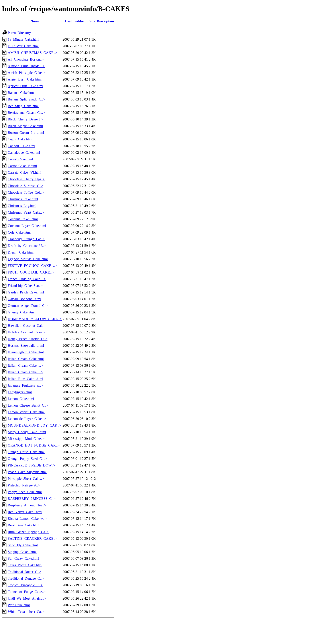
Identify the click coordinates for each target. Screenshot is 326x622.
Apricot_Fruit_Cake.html (25, 86)
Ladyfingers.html (20, 392)
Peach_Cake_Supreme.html (27, 472)
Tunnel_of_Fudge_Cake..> (27, 592)
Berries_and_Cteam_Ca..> (26, 112)
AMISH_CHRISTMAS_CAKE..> (32, 53)
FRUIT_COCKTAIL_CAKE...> (31, 272)
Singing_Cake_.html (22, 552)
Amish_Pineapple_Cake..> (26, 73)
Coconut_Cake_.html (23, 219)
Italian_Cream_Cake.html (26, 359)
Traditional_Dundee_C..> (26, 578)
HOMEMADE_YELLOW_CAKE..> (35, 319)
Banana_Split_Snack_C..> (26, 99)
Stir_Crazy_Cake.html (23, 558)
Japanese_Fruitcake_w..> (25, 385)
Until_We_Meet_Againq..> (27, 598)
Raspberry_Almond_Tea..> (27, 505)
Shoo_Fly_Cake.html (23, 545)
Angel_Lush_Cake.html (24, 79)
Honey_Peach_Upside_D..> (27, 339)
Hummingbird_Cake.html (26, 352)
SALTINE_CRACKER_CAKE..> (32, 538)
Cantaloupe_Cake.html (24, 152)
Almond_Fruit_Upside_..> (26, 66)
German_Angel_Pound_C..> (28, 305)
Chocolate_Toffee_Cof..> (26, 192)
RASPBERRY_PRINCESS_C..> (31, 498)
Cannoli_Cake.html (21, 146)
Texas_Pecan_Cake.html (25, 565)
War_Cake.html (19, 605)
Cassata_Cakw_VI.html (24, 172)
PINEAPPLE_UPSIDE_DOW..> (31, 465)
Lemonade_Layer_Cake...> (27, 419)
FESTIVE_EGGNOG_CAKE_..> (32, 266)
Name (34, 21)
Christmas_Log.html (22, 206)
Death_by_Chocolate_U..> (27, 246)
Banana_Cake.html (21, 92)
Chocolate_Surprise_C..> (25, 186)
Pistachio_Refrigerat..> (24, 485)
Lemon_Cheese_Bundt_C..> (28, 405)
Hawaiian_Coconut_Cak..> (27, 325)
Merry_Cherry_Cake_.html (27, 432)
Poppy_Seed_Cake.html (25, 492)
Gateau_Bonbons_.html (24, 299)
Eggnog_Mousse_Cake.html (28, 259)
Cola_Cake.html (19, 232)
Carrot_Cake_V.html (22, 166)
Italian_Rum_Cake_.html (25, 379)
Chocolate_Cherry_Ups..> (26, 179)
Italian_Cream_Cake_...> (25, 365)
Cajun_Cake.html (20, 139)
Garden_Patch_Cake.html (26, 292)
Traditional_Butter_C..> (24, 572)
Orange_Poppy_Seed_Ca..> (27, 459)
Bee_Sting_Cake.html (23, 106)
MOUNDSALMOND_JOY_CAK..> (34, 425)
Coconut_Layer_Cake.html (27, 226)
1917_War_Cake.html (23, 46)
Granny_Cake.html (21, 312)
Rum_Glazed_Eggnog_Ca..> (28, 532)
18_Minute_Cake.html (23, 39)
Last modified (75, 21)
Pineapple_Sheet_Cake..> (26, 478)
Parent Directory (19, 33)
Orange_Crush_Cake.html (26, 452)
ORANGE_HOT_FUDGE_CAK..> (34, 445)
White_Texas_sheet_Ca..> (26, 612)
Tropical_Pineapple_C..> (25, 585)
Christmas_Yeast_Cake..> (26, 212)
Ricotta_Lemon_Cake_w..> (27, 518)
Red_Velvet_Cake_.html (25, 512)
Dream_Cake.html (20, 252)
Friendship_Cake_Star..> (25, 285)
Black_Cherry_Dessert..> (25, 119)
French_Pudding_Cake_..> (27, 279)
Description (105, 21)
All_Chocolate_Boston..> (26, 59)
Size (92, 21)
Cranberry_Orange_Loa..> (26, 239)
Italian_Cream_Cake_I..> (25, 372)
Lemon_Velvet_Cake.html (26, 412)
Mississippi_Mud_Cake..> (26, 439)
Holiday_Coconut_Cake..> (27, 332)
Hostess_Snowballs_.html (26, 345)
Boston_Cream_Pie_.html (26, 132)
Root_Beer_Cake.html (23, 525)
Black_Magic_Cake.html (25, 126)
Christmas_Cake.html (23, 199)
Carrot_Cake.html (20, 159)
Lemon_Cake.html (21, 399)
